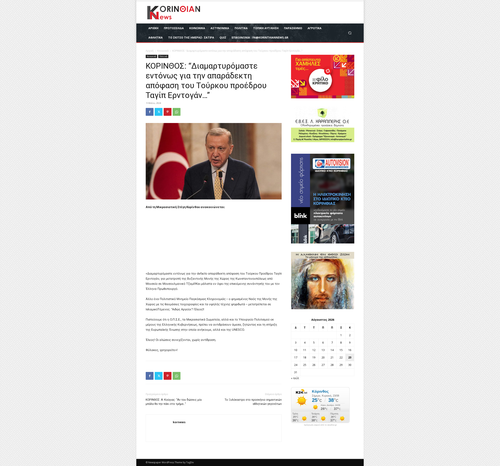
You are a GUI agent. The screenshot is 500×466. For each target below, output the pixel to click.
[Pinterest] (167, 112)
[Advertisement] (214, 242)
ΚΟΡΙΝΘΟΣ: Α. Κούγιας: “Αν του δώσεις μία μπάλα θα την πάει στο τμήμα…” (174, 402)
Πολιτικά (163, 56)
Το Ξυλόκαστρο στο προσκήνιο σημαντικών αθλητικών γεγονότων (253, 402)
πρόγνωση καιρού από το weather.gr (320, 425)
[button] (349, 33)
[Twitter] (158, 112)
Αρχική (150, 50)
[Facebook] (150, 112)
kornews (179, 422)
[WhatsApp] (176, 112)
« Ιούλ (295, 378)
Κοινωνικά (163, 50)
